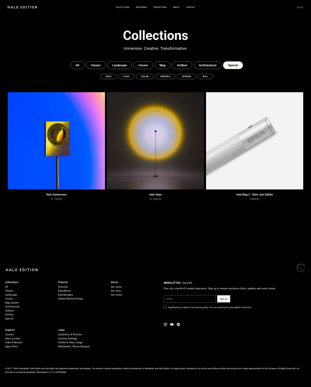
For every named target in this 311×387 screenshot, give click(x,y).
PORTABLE (165, 76)
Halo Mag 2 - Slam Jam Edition (254, 194)
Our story (116, 290)
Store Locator (12, 338)
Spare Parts (11, 346)
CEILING (145, 76)
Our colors (116, 294)
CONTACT (190, 7)
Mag (162, 65)
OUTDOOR (186, 76)
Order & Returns (13, 342)
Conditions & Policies (70, 334)
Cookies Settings (67, 338)
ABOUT (176, 7)
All (77, 65)
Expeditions (64, 290)
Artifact (182, 65)
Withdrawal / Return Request (73, 346)
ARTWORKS (141, 7)
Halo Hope (155, 194)
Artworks (63, 286)
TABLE (108, 76)
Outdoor (9, 310)
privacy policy (202, 307)
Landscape (119, 65)
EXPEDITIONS (160, 7)
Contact (9, 334)
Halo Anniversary (56, 194)
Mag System (12, 302)
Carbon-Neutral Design (70, 298)
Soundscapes (65, 294)
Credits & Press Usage (70, 342)
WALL (205, 76)
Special (233, 65)
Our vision (116, 286)
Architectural (207, 65)
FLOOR (126, 76)
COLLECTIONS (122, 7)
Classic (96, 65)
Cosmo (143, 65)
